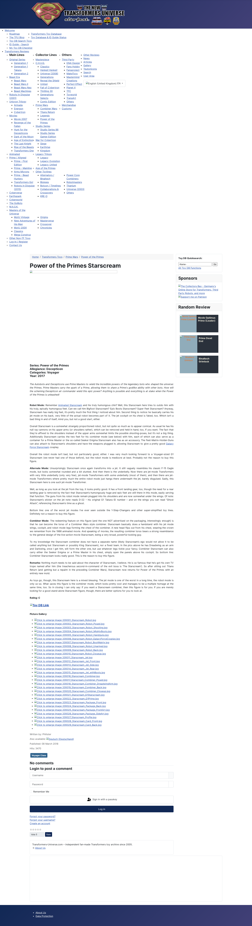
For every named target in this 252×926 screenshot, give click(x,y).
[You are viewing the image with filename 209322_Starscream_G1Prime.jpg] (66, 698)
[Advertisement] (119, 878)
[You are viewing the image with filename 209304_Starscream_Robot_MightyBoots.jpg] (73, 631)
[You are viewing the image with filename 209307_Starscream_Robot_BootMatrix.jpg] (71, 642)
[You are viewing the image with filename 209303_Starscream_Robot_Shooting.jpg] (70, 627)
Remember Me (41, 791)
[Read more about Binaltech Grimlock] (188, 364)
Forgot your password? (42, 816)
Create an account (40, 823)
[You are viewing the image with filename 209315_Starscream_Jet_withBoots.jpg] (69, 672)
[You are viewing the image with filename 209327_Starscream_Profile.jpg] (65, 717)
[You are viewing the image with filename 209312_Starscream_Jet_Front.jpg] (67, 661)
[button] (16, 55)
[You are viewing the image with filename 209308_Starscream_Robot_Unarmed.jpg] (70, 645)
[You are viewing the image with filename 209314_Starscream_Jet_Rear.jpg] (66, 668)
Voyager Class (39, 755)
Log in (101, 809)
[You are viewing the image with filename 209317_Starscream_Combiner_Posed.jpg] (70, 679)
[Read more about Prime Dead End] (188, 344)
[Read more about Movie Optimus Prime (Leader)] (188, 323)
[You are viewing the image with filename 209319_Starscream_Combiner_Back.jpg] (70, 687)
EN (119, 83)
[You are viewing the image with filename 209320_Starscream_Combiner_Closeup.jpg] (72, 690)
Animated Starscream (70, 405)
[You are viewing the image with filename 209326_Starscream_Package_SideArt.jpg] (71, 713)
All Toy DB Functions (189, 267)
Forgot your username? (42, 819)
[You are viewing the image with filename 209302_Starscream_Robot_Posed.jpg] (69, 623)
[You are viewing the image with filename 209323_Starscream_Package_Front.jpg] (70, 702)
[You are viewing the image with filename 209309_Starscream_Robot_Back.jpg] (68, 649)
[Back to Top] (248, 922)
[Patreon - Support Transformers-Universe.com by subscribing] (192, 296)
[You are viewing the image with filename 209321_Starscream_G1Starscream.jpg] (69, 694)
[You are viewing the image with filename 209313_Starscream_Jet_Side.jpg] (66, 664)
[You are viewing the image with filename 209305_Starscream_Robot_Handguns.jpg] (71, 634)
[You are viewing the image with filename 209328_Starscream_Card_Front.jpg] (68, 720)
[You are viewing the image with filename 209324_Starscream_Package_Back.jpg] (70, 705)
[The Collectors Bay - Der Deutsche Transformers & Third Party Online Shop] (199, 289)
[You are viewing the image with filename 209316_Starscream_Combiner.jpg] (67, 676)
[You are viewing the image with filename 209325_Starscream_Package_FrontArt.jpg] (72, 709)
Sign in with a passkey (104, 799)
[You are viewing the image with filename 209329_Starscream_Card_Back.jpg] (68, 724)
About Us (40, 847)
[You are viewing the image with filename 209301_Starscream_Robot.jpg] (65, 619)
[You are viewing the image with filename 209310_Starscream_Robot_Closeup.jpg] (70, 653)
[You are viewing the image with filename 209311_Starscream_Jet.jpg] (63, 657)
